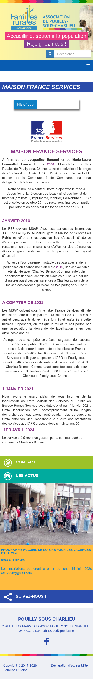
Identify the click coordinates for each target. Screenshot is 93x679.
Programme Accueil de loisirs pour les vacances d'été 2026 (46, 551)
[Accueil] (46, 17)
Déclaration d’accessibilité (69, 665)
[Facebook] (46, 641)
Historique (25, 104)
